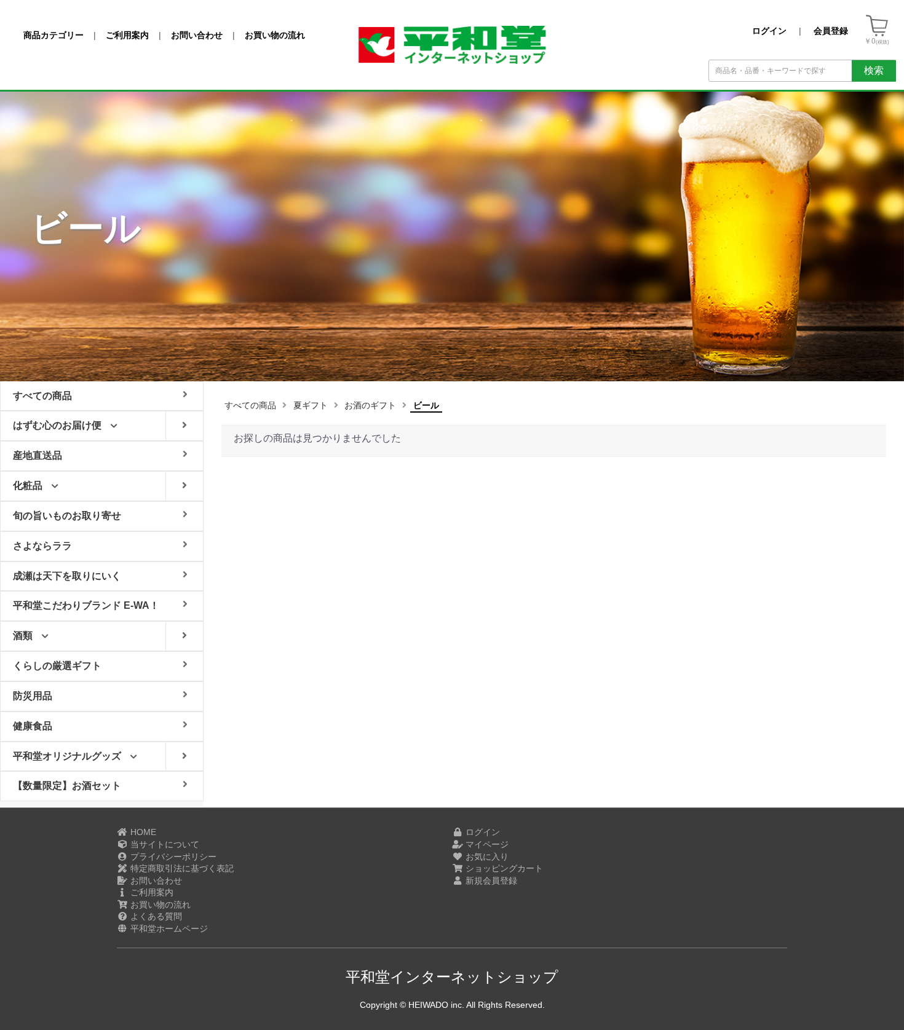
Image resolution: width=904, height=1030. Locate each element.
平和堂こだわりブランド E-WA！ (86, 605)
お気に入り (486, 857)
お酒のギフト (370, 405)
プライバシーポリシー (172, 857)
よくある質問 (155, 916)
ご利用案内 (150, 892)
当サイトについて (163, 844)
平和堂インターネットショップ (452, 977)
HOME (142, 832)
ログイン (481, 832)
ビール (426, 405)
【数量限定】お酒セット (67, 785)
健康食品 (32, 726)
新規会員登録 (490, 880)
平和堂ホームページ (168, 928)
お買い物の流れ (159, 904)
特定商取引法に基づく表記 (181, 868)
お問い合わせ (155, 880)
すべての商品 (250, 405)
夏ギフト (310, 405)
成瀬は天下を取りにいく (67, 576)
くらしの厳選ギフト (57, 665)
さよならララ (42, 546)
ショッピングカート (503, 868)
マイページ (486, 844)
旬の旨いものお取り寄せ (67, 515)
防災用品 (32, 696)
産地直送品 (37, 455)
